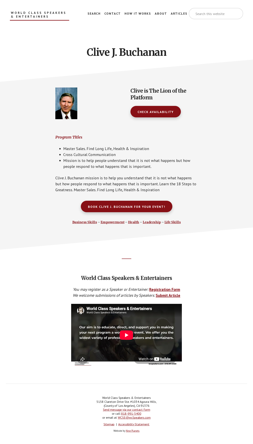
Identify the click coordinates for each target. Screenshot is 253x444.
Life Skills (172, 222)
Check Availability (156, 112)
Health (133, 222)
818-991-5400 (131, 413)
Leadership (152, 222)
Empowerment (113, 222)
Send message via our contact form (126, 410)
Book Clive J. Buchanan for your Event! (126, 207)
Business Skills (84, 222)
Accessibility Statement (133, 424)
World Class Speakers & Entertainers (38, 14)
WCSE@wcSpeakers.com (134, 417)
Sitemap (109, 424)
